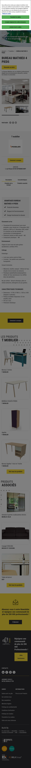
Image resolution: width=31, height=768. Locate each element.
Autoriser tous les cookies (15, 27)
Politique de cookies (6, 13)
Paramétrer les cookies (15, 17)
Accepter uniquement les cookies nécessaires (15, 22)
